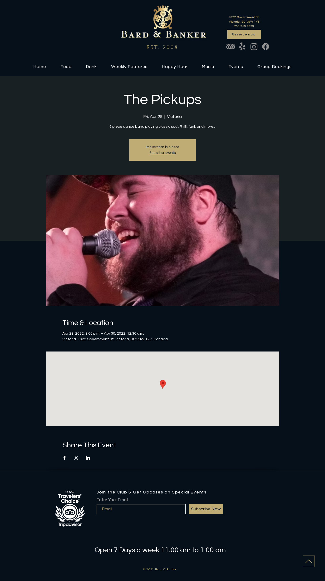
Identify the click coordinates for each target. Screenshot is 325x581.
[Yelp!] (242, 46)
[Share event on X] (76, 458)
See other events (162, 153)
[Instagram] (254, 46)
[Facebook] (265, 46)
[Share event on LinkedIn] (88, 458)
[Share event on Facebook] (64, 458)
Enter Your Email (112, 500)
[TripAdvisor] (230, 46)
